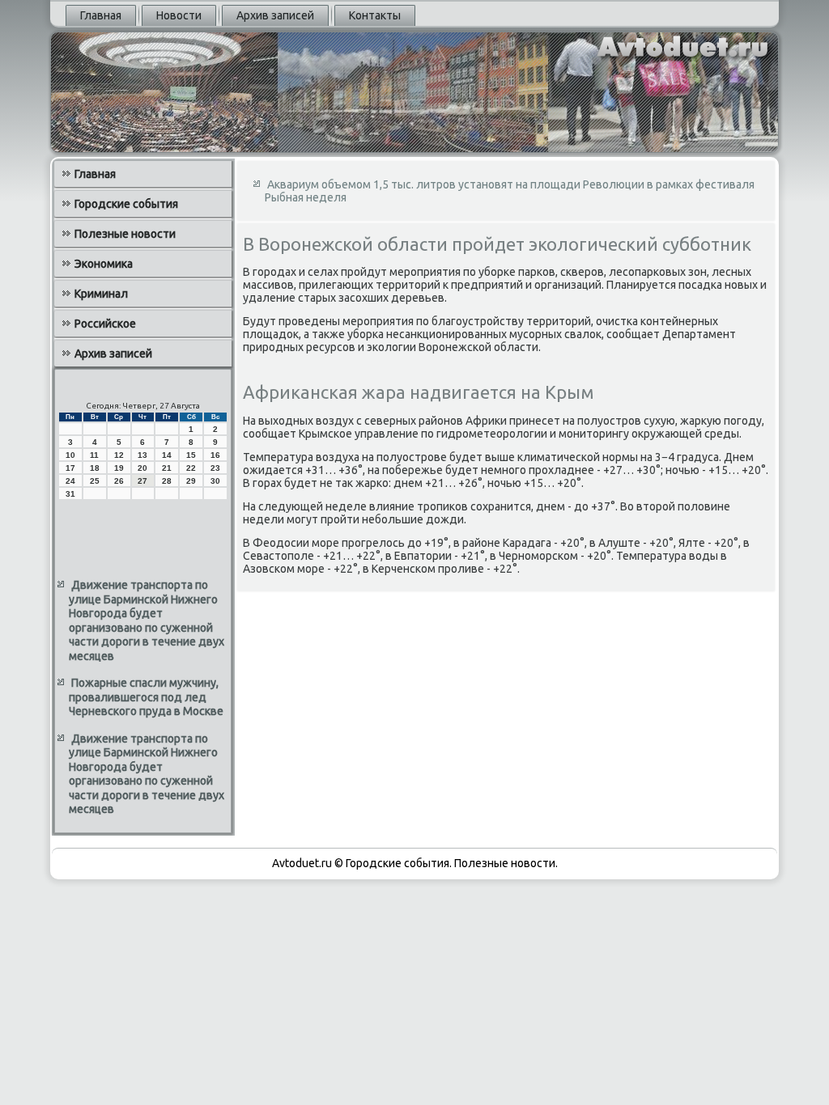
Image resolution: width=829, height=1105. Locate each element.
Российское (105, 323)
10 (70, 455)
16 (215, 455)
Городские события (126, 203)
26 (119, 480)
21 (167, 468)
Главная (100, 15)
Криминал (101, 293)
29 (191, 480)
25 (95, 480)
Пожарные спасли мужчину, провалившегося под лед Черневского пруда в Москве (146, 697)
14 (167, 455)
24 (70, 480)
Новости (179, 15)
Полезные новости (125, 233)
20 (142, 468)
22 (191, 468)
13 (142, 455)
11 (94, 455)
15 (191, 455)
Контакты (375, 15)
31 (70, 493)
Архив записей (275, 15)
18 (95, 468)
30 (215, 480)
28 (167, 480)
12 (119, 455)
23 (215, 468)
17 (70, 468)
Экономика (103, 263)
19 (119, 468)
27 (142, 480)
